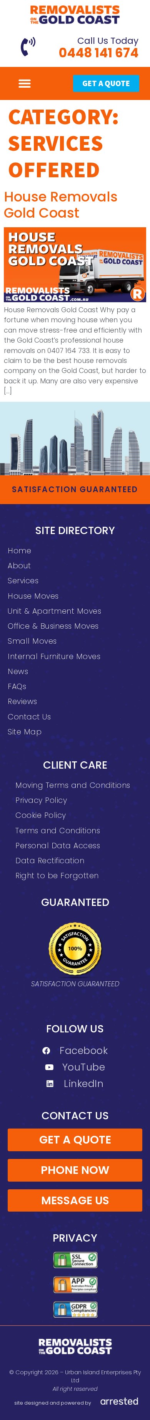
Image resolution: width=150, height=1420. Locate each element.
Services (23, 581)
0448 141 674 (98, 53)
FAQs (17, 686)
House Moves (33, 596)
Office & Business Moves (53, 626)
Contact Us (29, 717)
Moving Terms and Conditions (72, 785)
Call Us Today (107, 40)
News (18, 671)
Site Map (25, 732)
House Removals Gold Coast (61, 204)
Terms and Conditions (57, 831)
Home (19, 551)
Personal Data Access (57, 846)
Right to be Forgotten (57, 876)
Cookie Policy (40, 815)
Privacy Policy (41, 800)
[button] (24, 83)
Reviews (22, 701)
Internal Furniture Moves (54, 656)
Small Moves (32, 641)
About (19, 566)
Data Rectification (49, 861)
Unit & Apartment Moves (54, 611)
